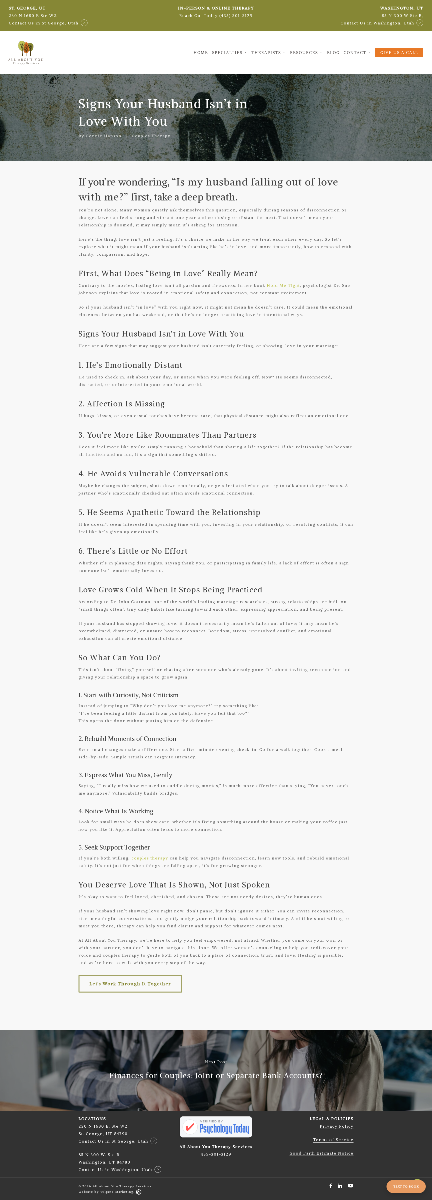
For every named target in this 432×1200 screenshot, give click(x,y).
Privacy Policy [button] (337, 1126)
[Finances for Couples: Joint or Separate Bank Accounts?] (216, 1070)
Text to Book (406, 1186)
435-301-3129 (216, 1154)
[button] (215, 15)
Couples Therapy (151, 135)
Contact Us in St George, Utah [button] (43, 22)
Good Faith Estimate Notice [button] (322, 1153)
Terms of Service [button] (333, 1139)
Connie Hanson (104, 135)
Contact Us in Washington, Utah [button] (377, 22)
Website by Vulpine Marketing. (106, 1192)
